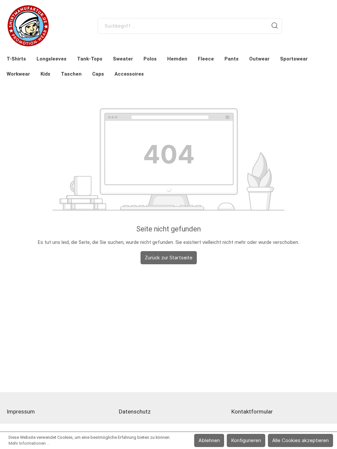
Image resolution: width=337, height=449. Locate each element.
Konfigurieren (246, 440)
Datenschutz (135, 411)
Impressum (21, 411)
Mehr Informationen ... (29, 443)
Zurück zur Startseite (169, 257)
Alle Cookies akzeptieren (300, 440)
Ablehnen (209, 440)
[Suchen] (275, 26)
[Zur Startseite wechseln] (28, 25)
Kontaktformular (252, 411)
